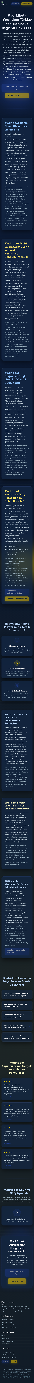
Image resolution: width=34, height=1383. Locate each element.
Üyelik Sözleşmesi (7, 1341)
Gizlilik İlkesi (5, 1338)
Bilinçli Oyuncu (6, 1344)
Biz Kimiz (4, 1336)
